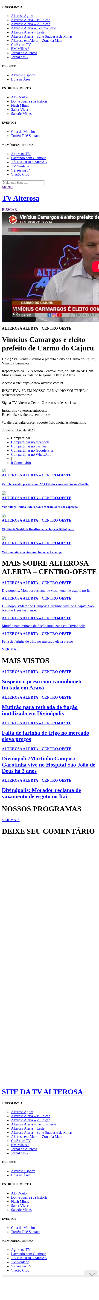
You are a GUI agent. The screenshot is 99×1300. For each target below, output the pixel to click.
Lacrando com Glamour (28, 158)
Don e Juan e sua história (29, 101)
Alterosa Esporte (23, 75)
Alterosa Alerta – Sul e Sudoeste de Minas (41, 36)
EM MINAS (20, 49)
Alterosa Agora (22, 16)
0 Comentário (21, 463)
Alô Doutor (19, 97)
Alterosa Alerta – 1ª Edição (30, 20)
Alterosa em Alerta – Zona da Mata (36, 40)
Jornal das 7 (19, 57)
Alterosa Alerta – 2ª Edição (30, 24)
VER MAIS (11, 649)
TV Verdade (20, 166)
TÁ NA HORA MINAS (29, 162)
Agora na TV (21, 154)
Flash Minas (20, 105)
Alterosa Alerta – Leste (27, 32)
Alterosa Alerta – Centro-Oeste (33, 28)
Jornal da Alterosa (24, 53)
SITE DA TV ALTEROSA (42, 1092)
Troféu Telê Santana (25, 136)
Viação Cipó (20, 174)
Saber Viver (19, 109)
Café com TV (21, 45)
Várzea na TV (21, 170)
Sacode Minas (21, 114)
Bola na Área (20, 79)
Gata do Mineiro (23, 131)
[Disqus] (49, 901)
